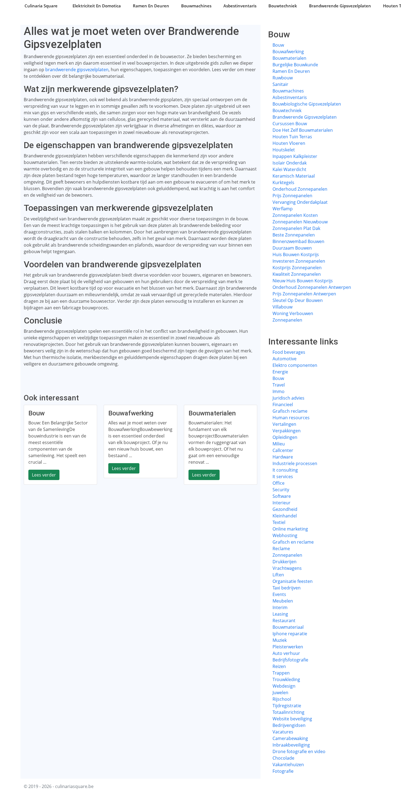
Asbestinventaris (239, 5)
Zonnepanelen (287, 320)
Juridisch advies (288, 398)
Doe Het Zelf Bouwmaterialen (303, 130)
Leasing (280, 614)
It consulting (285, 470)
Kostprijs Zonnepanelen (297, 268)
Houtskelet (284, 150)
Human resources (291, 418)
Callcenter (283, 450)
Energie (280, 372)
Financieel (283, 405)
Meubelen (283, 601)
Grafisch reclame (290, 411)
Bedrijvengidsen (289, 725)
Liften (278, 575)
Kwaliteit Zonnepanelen (297, 274)
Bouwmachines (196, 5)
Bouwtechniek (282, 5)
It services (283, 477)
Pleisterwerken (288, 647)
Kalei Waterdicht (289, 169)
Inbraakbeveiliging (291, 745)
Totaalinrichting (288, 712)
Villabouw (282, 307)
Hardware (283, 457)
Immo (279, 391)
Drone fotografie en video (299, 751)
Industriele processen (295, 463)
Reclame (281, 549)
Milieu (279, 444)
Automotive (285, 359)
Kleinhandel (285, 516)
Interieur (282, 503)
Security (281, 490)
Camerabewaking (290, 738)
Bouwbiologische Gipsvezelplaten (307, 104)
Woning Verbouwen (293, 313)
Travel (279, 385)
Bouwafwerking (288, 52)
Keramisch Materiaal (294, 176)
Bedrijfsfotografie (290, 660)
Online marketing (290, 529)
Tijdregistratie (287, 706)
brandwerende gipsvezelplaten (77, 70)
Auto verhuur (286, 653)
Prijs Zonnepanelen (292, 196)
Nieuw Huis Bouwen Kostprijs (303, 281)
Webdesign (284, 686)
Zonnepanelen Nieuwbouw (300, 222)
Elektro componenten (295, 365)
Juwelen (280, 693)
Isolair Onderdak (290, 163)
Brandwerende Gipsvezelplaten (340, 5)
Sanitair (280, 84)
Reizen (279, 666)
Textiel (279, 522)
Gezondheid (285, 509)
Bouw (278, 45)
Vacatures (283, 732)
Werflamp (283, 209)
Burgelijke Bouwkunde (295, 65)
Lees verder (44, 475)
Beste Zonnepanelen (294, 235)
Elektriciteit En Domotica (97, 5)
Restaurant (284, 621)
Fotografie (283, 771)
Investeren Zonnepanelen (299, 261)
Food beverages (289, 352)
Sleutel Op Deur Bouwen (298, 300)
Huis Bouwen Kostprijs (296, 254)
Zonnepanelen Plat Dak (296, 228)
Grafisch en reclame (293, 542)
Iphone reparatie (290, 634)
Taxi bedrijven (287, 588)
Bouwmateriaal (288, 627)
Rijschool (282, 699)
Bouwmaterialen (289, 58)
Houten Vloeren (289, 143)
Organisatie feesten (293, 581)
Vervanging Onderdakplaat (300, 202)
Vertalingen (284, 424)
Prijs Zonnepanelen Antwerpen (304, 294)
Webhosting (285, 535)
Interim (280, 607)
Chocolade (283, 758)
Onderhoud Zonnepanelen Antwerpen (312, 287)
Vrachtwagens (287, 568)
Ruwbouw (283, 78)
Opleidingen (285, 437)
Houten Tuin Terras (292, 137)
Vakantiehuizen (288, 765)
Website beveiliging (292, 719)
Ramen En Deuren (151, 5)
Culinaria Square (41, 5)
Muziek (280, 640)
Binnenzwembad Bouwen (298, 241)
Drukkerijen (285, 562)
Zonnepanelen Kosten (295, 215)
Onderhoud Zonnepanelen (300, 189)
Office (279, 483)
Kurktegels (283, 182)
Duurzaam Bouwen (292, 248)
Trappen (281, 673)
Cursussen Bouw (290, 124)
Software (282, 496)
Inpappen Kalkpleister (295, 156)
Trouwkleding (286, 679)
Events (279, 594)
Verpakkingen (287, 431)
